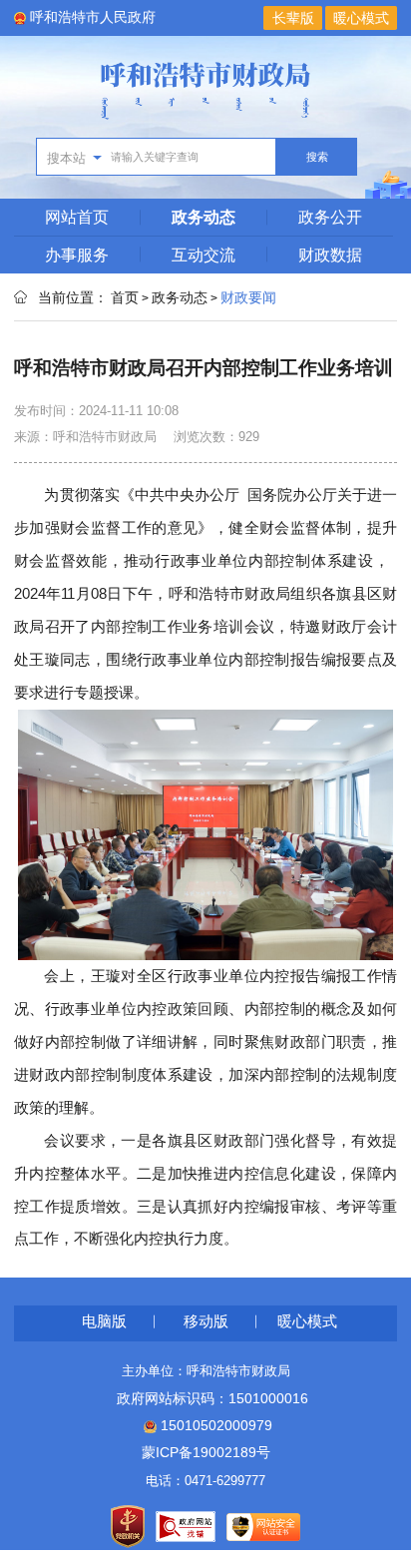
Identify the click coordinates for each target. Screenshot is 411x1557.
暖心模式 (361, 18)
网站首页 (77, 217)
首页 (125, 297)
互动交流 (203, 254)
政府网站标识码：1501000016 (205, 1398)
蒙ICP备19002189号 (206, 1452)
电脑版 (104, 1320)
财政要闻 (248, 297)
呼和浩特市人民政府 (93, 17)
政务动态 (203, 217)
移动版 (206, 1320)
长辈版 (293, 18)
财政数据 (330, 254)
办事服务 (77, 254)
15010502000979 (214, 1425)
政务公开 (330, 217)
